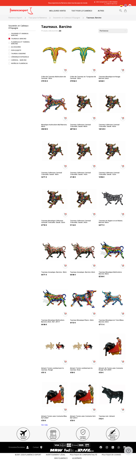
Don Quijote (16, 50)
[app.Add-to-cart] (65, 70)
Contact (36, 447)
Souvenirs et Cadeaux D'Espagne (66, 18)
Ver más (44, 425)
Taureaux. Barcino (18, 39)
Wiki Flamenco (61, 458)
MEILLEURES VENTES (57, 11)
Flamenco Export (15, 18)
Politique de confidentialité (83, 455)
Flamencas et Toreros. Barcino (20, 43)
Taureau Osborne (18, 53)
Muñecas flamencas (19, 63)
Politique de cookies (111, 455)
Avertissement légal (55, 455)
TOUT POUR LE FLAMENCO (82, 11)
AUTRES (101, 11)
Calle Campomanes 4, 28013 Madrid (106, 2)
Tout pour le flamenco (37, 18)
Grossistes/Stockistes (16, 447)
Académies (77, 458)
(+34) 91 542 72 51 (111, 4)
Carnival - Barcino (18, 60)
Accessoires (16, 47)
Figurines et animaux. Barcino (20, 34)
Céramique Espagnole (20, 57)
